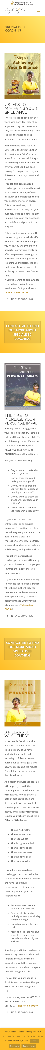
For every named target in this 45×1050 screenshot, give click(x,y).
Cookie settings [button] (29, 1046)
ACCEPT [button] (34, 1041)
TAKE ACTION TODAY (16, 292)
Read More (14, 1046)
